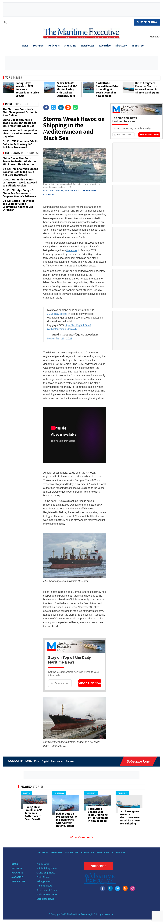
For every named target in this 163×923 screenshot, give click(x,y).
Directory (121, 45)
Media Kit (155, 36)
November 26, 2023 (59, 338)
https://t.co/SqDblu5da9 (78, 325)
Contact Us (87, 852)
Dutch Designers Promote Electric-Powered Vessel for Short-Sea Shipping (147, 88)
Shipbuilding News (46, 868)
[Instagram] (132, 888)
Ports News (42, 877)
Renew (70, 761)
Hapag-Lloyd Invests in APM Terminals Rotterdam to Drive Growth (27, 89)
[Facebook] (102, 888)
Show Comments (81, 837)
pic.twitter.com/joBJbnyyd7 (62, 329)
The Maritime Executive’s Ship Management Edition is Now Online (20, 112)
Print (36, 761)
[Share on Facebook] (46, 107)
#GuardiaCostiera (57, 313)
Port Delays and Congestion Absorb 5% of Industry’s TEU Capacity (20, 133)
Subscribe (137, 45)
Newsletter (87, 45)
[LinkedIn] (110, 888)
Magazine (70, 45)
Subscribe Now (89, 683)
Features (38, 45)
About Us (43, 852)
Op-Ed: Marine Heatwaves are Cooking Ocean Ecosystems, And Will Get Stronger (18, 205)
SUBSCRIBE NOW (147, 22)
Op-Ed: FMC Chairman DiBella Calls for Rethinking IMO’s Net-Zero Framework (20, 144)
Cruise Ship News (45, 872)
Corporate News (45, 898)
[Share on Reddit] (68, 107)
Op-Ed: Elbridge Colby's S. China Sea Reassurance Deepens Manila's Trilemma (19, 193)
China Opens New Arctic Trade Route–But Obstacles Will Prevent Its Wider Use (19, 122)
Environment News (46, 894)
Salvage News (44, 881)
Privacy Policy (104, 852)
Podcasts (54, 45)
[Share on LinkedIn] (61, 107)
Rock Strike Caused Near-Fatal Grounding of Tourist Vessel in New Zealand (107, 89)
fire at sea (71, 250)
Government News (46, 890)
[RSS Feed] (125, 888)
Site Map (120, 852)
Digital (45, 761)
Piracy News (42, 864)
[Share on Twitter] (53, 107)
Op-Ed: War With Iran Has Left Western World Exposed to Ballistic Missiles (20, 182)
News (14, 864)
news (25, 45)
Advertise (105, 45)
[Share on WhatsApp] (75, 107)
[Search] (5, 23)
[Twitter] (117, 888)
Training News (44, 885)
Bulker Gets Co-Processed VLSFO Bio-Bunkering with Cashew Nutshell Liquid (67, 89)
